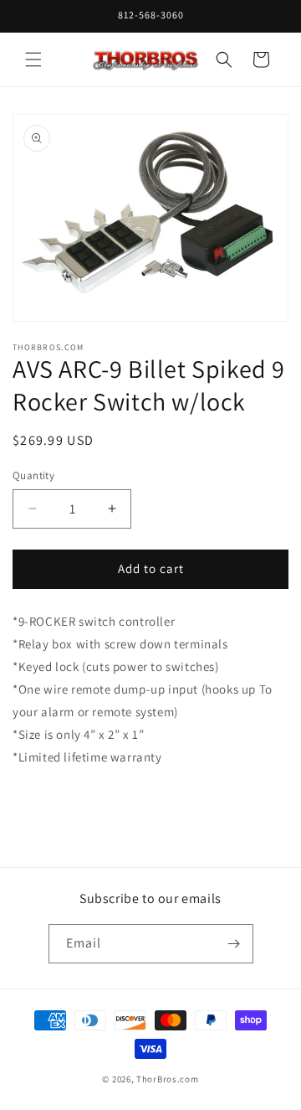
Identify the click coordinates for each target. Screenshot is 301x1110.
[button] (33, 59)
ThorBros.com (167, 1079)
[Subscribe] (234, 943)
